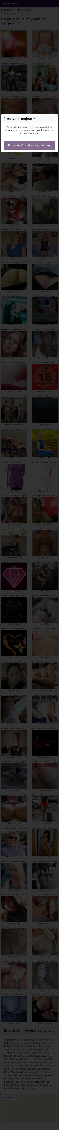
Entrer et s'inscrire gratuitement (29, 145)
